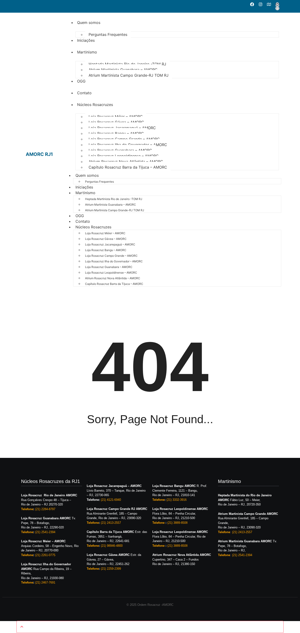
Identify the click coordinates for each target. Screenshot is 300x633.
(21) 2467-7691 (45, 582)
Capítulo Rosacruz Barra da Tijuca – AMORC (128, 167)
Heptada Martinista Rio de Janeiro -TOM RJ (127, 64)
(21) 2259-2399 (111, 568)
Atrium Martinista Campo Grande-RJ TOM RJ (129, 75)
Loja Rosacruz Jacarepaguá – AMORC (122, 127)
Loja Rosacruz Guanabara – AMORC (120, 150)
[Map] (269, 4)
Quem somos (88, 22)
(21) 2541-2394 (45, 532)
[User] (277, 4)
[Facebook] (252, 4)
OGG (81, 81)
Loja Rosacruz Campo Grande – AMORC (124, 139)
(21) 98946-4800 (112, 545)
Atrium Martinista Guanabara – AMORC (123, 69)
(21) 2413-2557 (111, 522)
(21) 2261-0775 (45, 555)
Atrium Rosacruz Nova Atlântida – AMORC (126, 161)
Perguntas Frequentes (108, 34)
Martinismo (87, 52)
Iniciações (86, 40)
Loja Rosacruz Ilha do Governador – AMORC (128, 144)
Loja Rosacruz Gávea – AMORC (116, 122)
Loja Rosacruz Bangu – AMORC (116, 133)
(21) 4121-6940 (111, 499)
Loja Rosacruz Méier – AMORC (116, 116)
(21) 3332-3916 (176, 499)
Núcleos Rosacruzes (95, 104)
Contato (84, 92)
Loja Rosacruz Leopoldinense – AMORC (124, 156)
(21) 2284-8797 (45, 509)
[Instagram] (260, 4)
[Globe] (277, 8)
